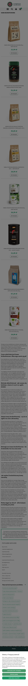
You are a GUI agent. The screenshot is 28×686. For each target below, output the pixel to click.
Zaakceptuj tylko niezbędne (14, 670)
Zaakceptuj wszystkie (14, 678)
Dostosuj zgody (14, 674)
